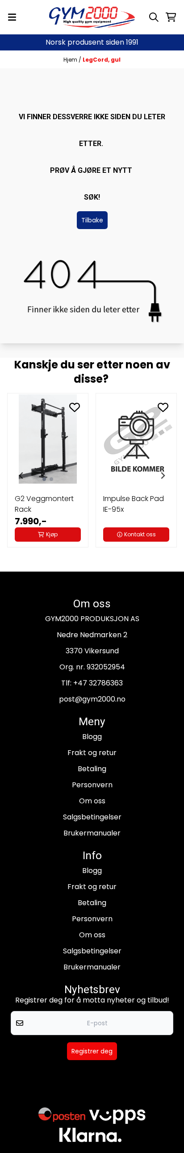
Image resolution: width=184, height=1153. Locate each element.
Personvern (92, 785)
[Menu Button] (12, 17)
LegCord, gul (102, 59)
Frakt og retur (92, 753)
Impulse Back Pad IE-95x (133, 503)
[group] (47, 475)
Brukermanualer (92, 833)
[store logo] (92, 17)
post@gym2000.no (92, 699)
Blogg (92, 736)
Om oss (92, 801)
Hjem (71, 59)
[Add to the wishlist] (74, 407)
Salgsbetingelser (92, 817)
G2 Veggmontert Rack (44, 503)
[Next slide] (162, 475)
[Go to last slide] (21, 475)
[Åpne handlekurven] (171, 17)
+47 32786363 (98, 683)
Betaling (92, 769)
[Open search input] (154, 17)
